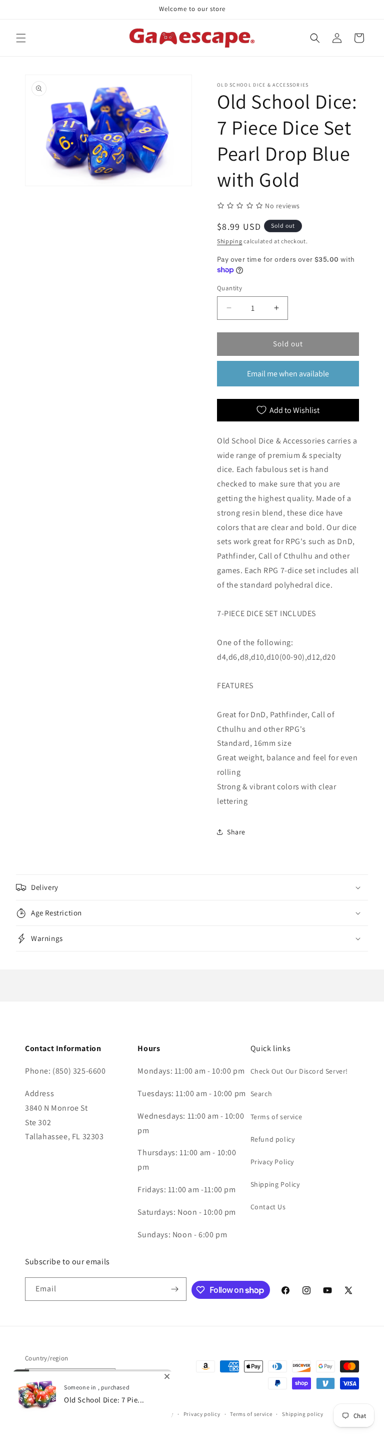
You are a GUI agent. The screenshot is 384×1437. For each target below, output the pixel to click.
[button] (21, 38)
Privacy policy (202, 1413)
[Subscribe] (175, 1289)
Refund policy (272, 1139)
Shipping (229, 241)
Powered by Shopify (102, 1413)
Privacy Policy (272, 1161)
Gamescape (61, 1413)
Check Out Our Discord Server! (299, 1071)
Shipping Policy (275, 1184)
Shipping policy (303, 1413)
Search (261, 1093)
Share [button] (236, 831)
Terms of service (276, 1116)
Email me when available (288, 373)
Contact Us (268, 1206)
